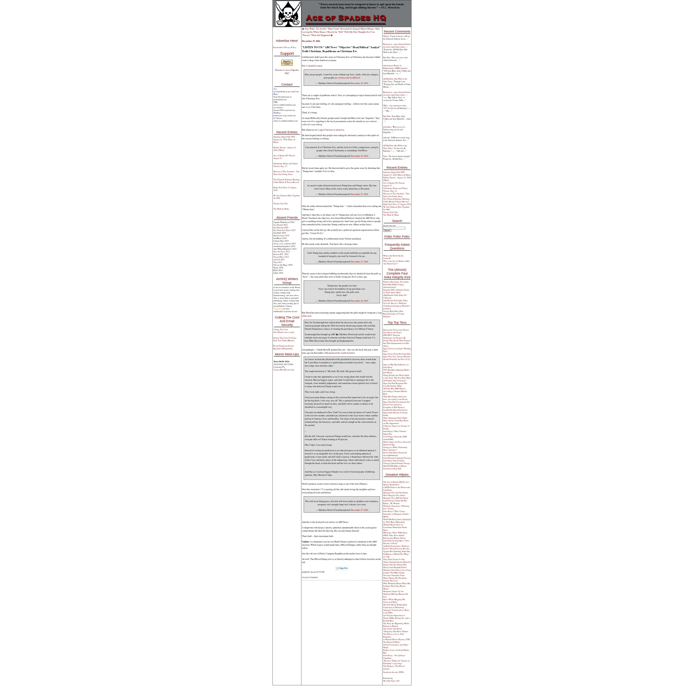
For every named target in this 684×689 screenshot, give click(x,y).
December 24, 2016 (359, 83)
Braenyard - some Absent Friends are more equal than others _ (397, 45)
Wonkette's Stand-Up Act (393, 591)
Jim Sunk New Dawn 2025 (284, 230)
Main (363, 28)
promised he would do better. (342, 352)
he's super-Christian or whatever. (329, 129)
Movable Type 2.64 (391, 680)
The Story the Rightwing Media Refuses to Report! (396, 624)
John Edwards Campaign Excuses (397, 457)
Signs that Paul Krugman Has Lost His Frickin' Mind (395, 384)
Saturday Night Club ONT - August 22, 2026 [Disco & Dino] (284, 139)
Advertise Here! (287, 41)
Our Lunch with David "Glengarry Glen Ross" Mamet (395, 630)
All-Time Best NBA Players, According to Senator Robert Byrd (395, 391)
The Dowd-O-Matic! (391, 642)
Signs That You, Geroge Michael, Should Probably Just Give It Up (397, 357)
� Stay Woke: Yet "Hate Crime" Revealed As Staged (330, 28)
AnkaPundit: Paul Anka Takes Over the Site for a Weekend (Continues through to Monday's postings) (396, 304)
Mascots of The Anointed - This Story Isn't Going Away (286, 172)
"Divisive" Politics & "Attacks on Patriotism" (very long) (396, 662)
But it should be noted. (312, 65)
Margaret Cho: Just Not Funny (395, 492)
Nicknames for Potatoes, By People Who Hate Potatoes (396, 339)
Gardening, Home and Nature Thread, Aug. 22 (285, 164)
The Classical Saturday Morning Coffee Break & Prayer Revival (286, 180)
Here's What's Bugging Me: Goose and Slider (394, 600)
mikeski (386, 137)
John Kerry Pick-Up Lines (394, 460)
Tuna (385, 156)
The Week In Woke (281, 208)
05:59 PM (320, 572)
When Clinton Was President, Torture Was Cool (395, 579)
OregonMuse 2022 (281, 256)
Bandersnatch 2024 (281, 235)
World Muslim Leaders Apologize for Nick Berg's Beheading (397, 520)
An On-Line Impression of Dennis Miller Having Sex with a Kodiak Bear (396, 618)
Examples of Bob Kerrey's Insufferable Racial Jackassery (395, 408)
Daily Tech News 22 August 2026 (397, 204)
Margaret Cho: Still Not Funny (395, 498)
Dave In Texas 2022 (281, 251)
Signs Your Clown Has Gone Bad (396, 353)
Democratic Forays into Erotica (396, 329)
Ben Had (386, 57)
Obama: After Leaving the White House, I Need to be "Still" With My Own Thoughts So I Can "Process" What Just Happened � (341, 32)
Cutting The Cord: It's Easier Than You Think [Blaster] (284, 339)
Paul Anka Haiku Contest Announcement (393, 285)
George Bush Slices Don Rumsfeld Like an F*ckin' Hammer (393, 314)
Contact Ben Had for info (283, 369)
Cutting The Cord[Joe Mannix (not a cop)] (283, 330)
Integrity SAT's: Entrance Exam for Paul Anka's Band (396, 291)
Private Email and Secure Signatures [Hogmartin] (283, 347)
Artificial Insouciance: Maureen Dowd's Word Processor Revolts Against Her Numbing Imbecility (396, 549)
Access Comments (310, 577)
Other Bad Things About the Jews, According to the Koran (395, 397)
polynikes (387, 126)
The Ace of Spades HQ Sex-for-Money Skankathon (396, 483)
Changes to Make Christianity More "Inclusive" (395, 448)
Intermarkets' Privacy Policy (284, 47)
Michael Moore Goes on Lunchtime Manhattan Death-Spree (395, 527)
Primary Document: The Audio (396, 281)
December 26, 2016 (359, 300)
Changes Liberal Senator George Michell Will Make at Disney (396, 464)
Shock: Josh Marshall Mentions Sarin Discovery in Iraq (397, 568)
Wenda (386, 36)
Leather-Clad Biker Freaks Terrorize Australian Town (394, 574)
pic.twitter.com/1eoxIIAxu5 (347, 77)
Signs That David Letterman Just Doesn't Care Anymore (396, 403)
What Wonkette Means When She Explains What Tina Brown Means (396, 586)
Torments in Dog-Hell (392, 468)
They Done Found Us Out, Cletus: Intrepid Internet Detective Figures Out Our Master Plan (397, 562)
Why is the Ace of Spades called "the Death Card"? (396, 262)
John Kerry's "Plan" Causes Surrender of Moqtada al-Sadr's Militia (396, 514)
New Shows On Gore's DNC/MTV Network (392, 333)
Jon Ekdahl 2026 (280, 224)
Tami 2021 (277, 262)
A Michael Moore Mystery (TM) (396, 639)
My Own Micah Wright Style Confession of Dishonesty (395, 606)
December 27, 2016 (359, 194)
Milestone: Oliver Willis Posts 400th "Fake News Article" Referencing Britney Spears (395, 535)
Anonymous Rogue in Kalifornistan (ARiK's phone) (395, 66)
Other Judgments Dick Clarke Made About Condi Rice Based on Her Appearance (395, 420)
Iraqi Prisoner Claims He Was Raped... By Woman (395, 502)
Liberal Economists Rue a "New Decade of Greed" (396, 542)
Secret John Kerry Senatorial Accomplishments (395, 453)
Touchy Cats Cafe (280, 203)
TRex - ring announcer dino (394, 105)
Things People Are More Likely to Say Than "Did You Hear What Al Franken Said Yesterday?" (397, 378)
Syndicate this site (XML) (393, 672)
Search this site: (389, 225)
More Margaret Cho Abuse (394, 495)
